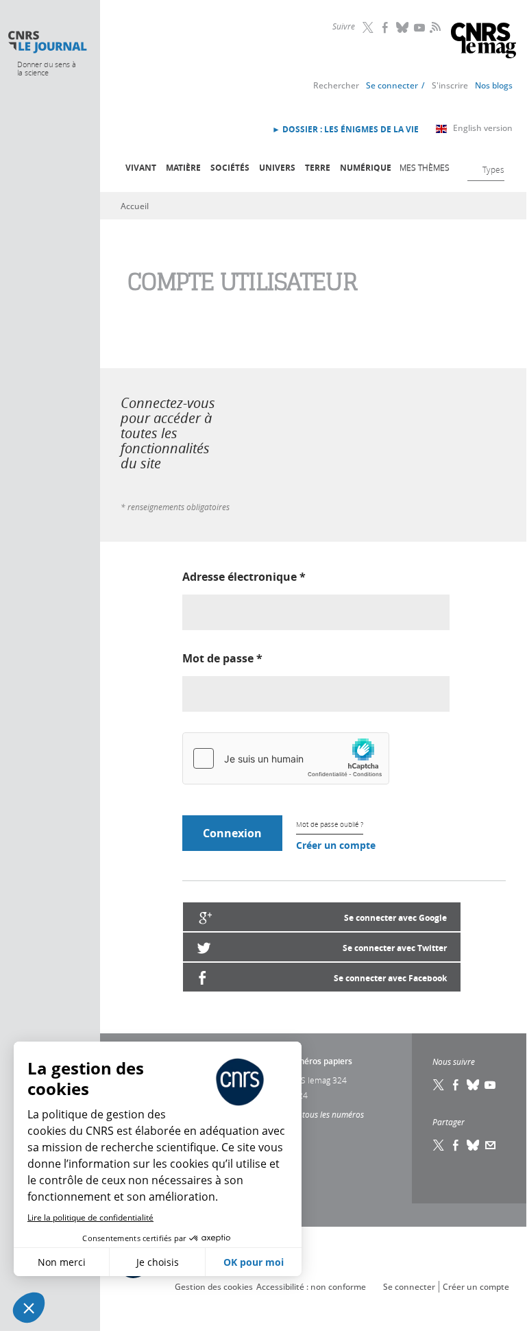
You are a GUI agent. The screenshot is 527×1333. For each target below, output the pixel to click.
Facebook (386, 27)
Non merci (62, 1262)
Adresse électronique (244, 576)
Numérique (365, 167)
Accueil (135, 206)
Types (493, 169)
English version (483, 128)
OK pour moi (253, 1262)
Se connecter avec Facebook (390, 978)
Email (491, 1145)
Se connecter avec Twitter (395, 948)
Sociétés (229, 167)
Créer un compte (336, 845)
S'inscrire (450, 85)
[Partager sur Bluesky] (473, 1145)
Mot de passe (222, 658)
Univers (277, 167)
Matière (183, 167)
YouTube (420, 27)
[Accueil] (47, 42)
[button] (28, 1307)
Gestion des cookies (214, 1287)
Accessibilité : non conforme (311, 1287)
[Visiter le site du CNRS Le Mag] (483, 42)
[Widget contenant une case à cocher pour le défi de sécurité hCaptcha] (285, 758)
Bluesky (403, 27)
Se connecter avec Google (395, 918)
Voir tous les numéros (324, 1114)
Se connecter (392, 85)
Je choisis (157, 1262)
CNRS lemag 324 (316, 1079)
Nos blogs (494, 85)
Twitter (369, 27)
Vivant (140, 167)
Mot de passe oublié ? (329, 824)
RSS (434, 27)
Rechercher (336, 85)
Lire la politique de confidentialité (90, 1217)
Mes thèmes (425, 167)
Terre (317, 167)
